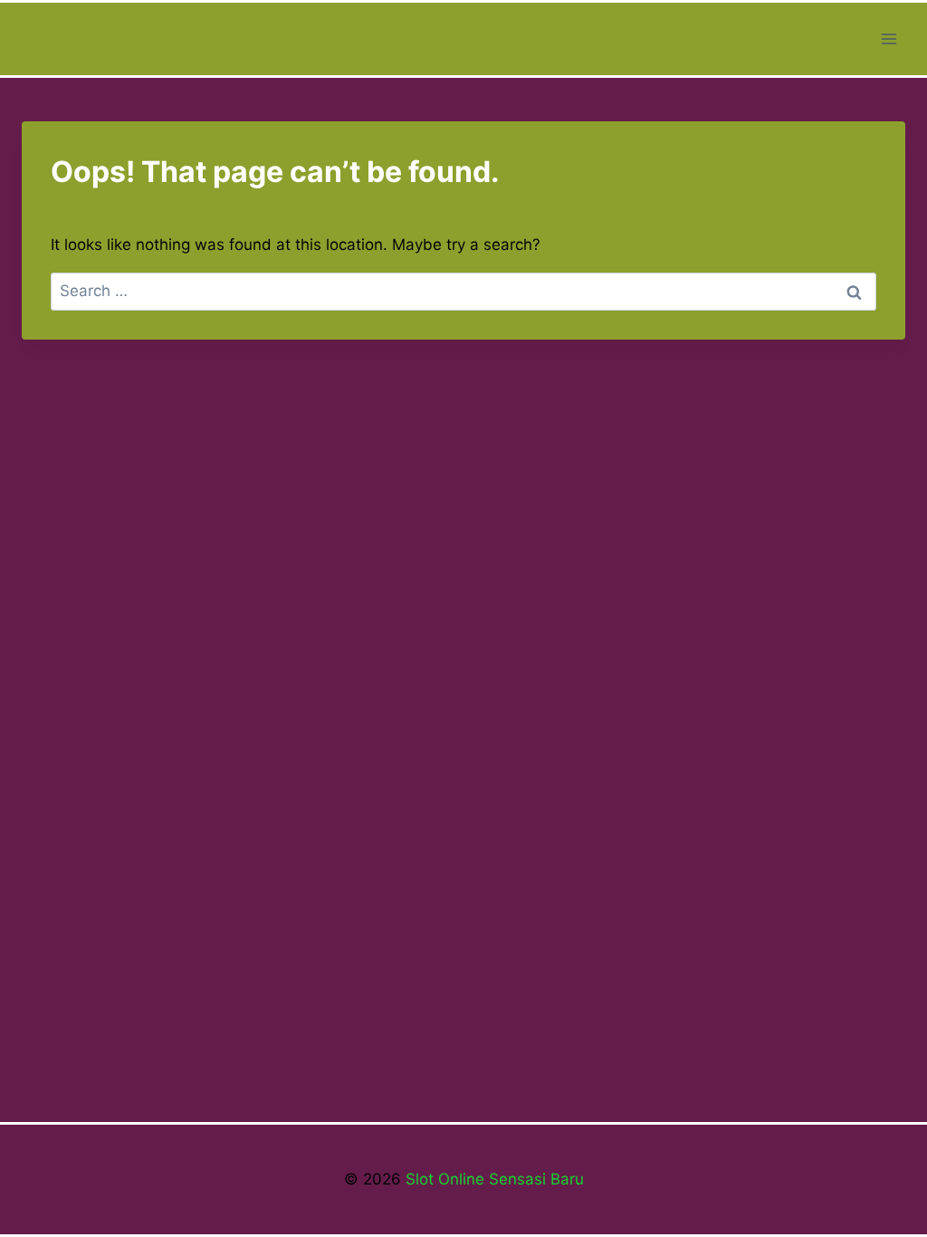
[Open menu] (888, 38)
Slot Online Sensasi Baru (492, 1179)
